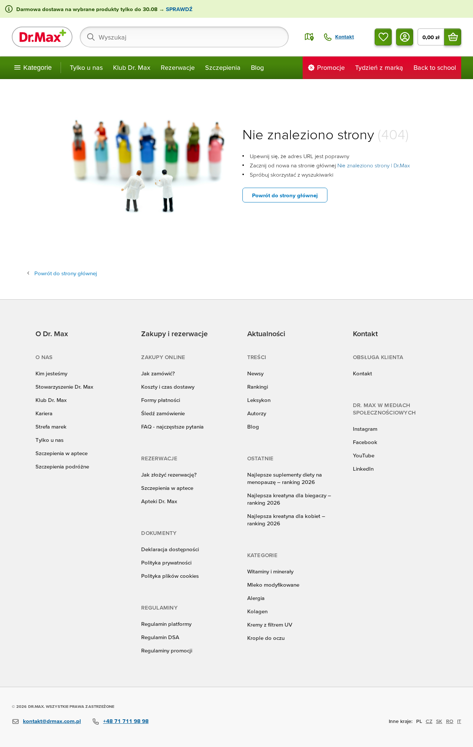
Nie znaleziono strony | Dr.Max (373, 165)
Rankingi (257, 386)
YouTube (363, 455)
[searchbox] (184, 37)
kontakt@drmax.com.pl (52, 721)
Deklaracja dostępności (170, 549)
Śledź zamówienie (163, 413)
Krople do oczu (266, 638)
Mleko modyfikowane (273, 584)
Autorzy (256, 413)
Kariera (43, 413)
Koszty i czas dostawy (167, 386)
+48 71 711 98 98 (126, 721)
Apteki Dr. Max (159, 501)
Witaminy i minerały (270, 571)
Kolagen (257, 611)
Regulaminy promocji (166, 650)
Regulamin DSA (160, 637)
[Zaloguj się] (404, 36)
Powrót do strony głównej (285, 195)
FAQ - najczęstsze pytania (172, 426)
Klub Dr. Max (131, 67)
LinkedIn (363, 468)
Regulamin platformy (166, 624)
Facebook (365, 442)
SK (439, 721)
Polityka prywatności (166, 562)
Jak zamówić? (158, 373)
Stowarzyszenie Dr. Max (64, 386)
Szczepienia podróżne (62, 466)
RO (449, 721)
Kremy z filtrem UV (269, 624)
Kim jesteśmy (51, 373)
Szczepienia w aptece (61, 453)
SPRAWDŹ (178, 9)
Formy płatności (160, 400)
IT (459, 721)
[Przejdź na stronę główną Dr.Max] (42, 37)
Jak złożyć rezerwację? (169, 474)
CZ (429, 721)
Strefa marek (51, 426)
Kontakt (362, 373)
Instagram (365, 429)
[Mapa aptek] (309, 37)
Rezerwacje (178, 67)
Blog (257, 67)
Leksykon (258, 400)
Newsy (255, 373)
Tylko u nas (86, 67)
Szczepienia (223, 67)
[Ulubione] (383, 36)
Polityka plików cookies (170, 576)
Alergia (256, 598)
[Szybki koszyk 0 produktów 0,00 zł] (452, 36)
